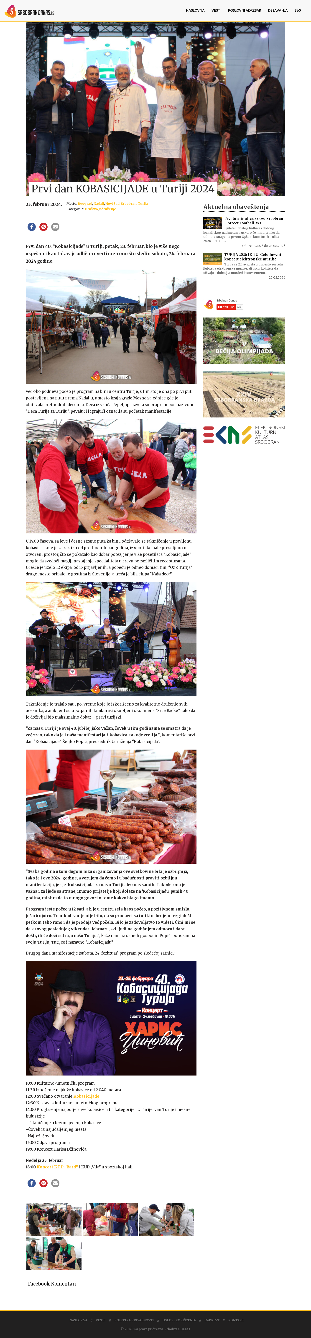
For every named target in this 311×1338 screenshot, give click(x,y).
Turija (143, 204)
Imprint (211, 1320)
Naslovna (195, 10)
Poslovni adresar (244, 10)
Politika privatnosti (134, 1320)
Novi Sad (112, 204)
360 (298, 10)
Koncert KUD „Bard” (57, 1167)
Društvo (91, 209)
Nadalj (99, 204)
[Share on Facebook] (32, 229)
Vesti (216, 10)
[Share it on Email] (55, 229)
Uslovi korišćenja (179, 1320)
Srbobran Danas (177, 1329)
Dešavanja (278, 10)
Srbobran (129, 204)
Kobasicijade (86, 1096)
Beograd (85, 204)
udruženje (107, 209)
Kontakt (236, 1320)
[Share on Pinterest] (43, 229)
